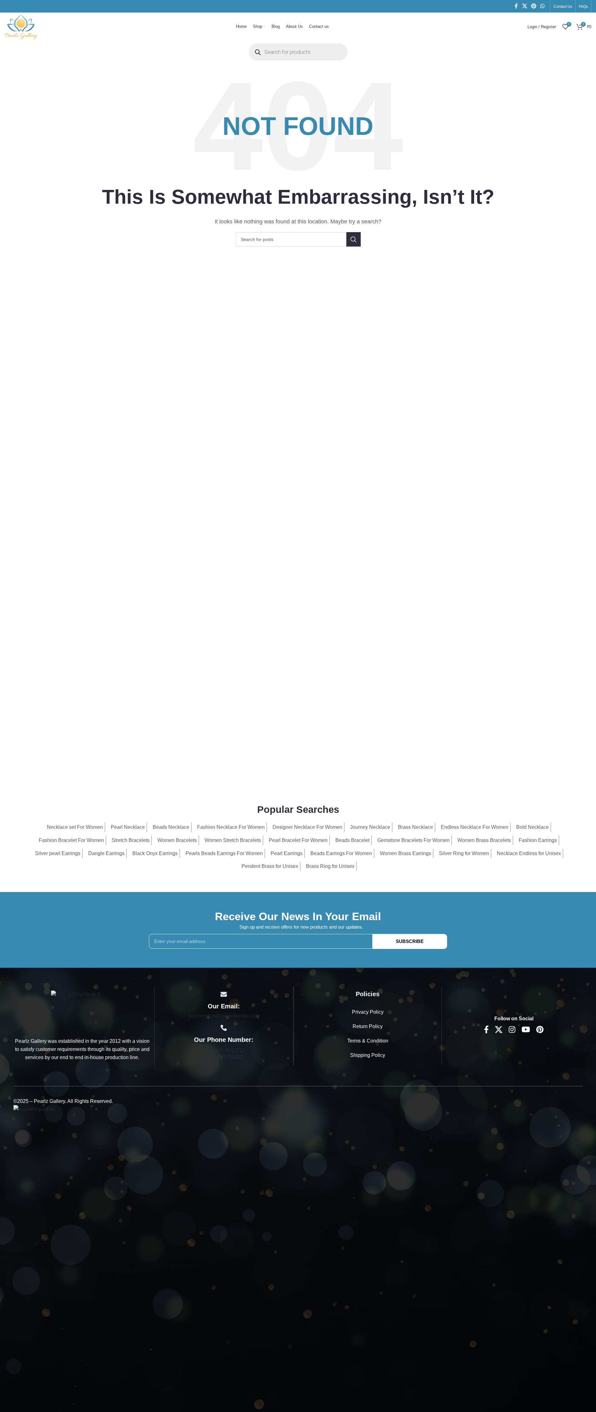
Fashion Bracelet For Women (71, 840)
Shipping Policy (367, 1055)
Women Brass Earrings (405, 853)
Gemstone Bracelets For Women (413, 840)
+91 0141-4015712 (224, 1050)
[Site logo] (21, 26)
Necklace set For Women (75, 827)
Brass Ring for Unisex (330, 866)
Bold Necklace (532, 827)
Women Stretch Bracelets (233, 840)
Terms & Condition (367, 1040)
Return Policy (368, 1026)
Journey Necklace (370, 827)
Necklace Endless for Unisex (529, 853)
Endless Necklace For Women (474, 827)
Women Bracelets (177, 840)
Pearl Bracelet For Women (298, 840)
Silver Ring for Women (464, 853)
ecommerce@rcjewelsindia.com (223, 1015)
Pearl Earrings (287, 853)
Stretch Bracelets (131, 840)
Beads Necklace (171, 827)
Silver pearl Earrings (57, 853)
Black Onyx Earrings (155, 853)
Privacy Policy (368, 1012)
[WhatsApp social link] (542, 6)
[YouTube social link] (525, 1030)
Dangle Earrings (106, 853)
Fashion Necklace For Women (231, 827)
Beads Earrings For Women (341, 853)
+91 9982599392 (224, 1057)
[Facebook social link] (516, 6)
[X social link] (524, 6)
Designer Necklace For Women (307, 827)
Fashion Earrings (538, 840)
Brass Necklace (415, 827)
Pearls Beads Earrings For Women (224, 853)
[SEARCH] (353, 239)
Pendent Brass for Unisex (270, 866)
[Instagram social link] (512, 1030)
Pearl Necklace (128, 827)
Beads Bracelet (352, 840)
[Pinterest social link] (533, 6)
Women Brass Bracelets (484, 840)
